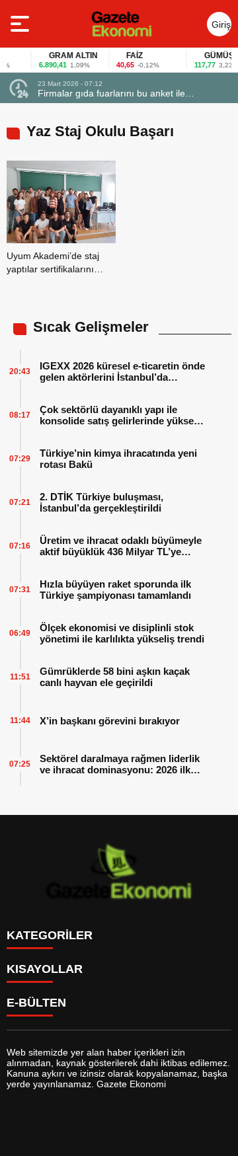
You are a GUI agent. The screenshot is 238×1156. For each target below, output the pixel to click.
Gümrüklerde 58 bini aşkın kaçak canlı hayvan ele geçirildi (115, 677)
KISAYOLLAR (45, 969)
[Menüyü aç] (21, 24)
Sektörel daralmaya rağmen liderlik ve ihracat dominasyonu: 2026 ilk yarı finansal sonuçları (120, 764)
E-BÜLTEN (36, 1002)
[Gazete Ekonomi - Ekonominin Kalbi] (121, 24)
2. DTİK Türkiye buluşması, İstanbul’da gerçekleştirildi (101, 502)
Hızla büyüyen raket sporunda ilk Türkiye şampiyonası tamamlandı (115, 589)
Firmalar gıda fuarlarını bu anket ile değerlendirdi (111, 93)
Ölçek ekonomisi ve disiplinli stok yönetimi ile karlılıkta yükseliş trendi (122, 633)
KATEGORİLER (50, 935)
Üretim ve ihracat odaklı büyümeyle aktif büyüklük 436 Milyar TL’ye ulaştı (121, 546)
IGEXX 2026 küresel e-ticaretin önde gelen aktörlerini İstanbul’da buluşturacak (122, 371)
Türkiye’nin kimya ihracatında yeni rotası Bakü (118, 458)
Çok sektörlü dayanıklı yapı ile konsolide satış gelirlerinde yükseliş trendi (122, 415)
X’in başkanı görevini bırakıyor (110, 720)
